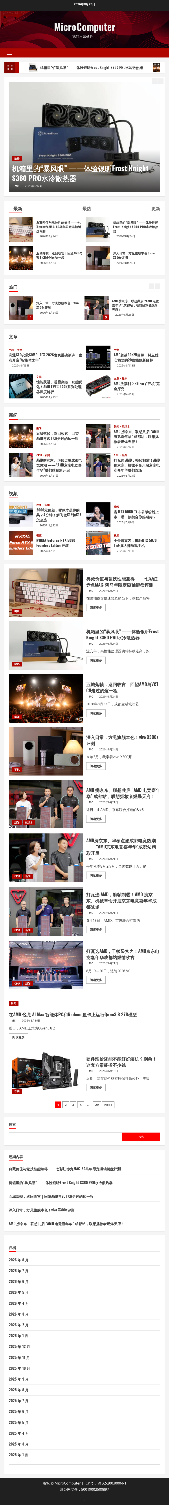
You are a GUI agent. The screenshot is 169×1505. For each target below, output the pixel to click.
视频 (39, 505)
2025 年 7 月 (18, 1400)
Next (108, 1105)
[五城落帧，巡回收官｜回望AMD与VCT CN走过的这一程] (84, 137)
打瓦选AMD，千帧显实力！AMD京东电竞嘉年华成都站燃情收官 (46, 965)
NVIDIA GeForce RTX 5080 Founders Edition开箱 (21, 543)
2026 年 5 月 (19, 1292)
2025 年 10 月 (19, 1368)
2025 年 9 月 (19, 1379)
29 (97, 1105)
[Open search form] (163, 52)
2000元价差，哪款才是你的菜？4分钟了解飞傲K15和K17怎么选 (21, 514)
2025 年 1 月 (18, 1454)
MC (17, 186)
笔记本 (126, 426)
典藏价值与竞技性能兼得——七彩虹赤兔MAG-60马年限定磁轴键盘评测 (114, 308)
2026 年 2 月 (19, 1324)
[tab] (15, 209)
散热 (17, 664)
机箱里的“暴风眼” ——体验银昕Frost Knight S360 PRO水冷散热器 (98, 229)
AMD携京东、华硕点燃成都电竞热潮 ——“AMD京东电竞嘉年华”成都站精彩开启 (21, 465)
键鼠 (17, 611)
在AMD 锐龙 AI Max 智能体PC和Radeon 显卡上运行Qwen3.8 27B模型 (73, 1014)
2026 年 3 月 (19, 1314)
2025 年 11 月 (19, 1357)
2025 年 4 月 (19, 1433)
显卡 (124, 378)
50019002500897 (95, 1489)
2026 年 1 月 (18, 1335)
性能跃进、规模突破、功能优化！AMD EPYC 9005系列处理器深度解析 (21, 386)
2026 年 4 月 (19, 1303)
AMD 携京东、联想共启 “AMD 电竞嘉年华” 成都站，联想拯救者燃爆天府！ (38, 308)
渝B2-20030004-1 (112, 1483)
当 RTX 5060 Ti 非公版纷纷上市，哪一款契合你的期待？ (98, 514)
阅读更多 (98, 608)
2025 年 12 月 (19, 1346)
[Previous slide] (155, 81)
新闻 (17, 158)
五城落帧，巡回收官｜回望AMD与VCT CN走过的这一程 (81, 173)
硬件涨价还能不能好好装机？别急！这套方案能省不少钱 (46, 1073)
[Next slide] (160, 81)
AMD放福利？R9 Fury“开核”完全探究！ (98, 386)
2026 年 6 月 (19, 1281)
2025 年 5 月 (19, 1422)
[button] (9, 52)
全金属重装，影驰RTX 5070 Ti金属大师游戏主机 (98, 543)
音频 (47, 505)
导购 (17, 1091)
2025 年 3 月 (19, 1444)
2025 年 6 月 (19, 1411)
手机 (12, 350)
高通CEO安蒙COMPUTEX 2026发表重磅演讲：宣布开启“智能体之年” (45, 357)
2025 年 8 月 (19, 1389)
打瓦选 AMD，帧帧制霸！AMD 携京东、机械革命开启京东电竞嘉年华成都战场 (98, 465)
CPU (39, 455)
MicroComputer (84, 26)
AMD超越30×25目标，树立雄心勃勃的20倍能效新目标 (98, 358)
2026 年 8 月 (19, 1259)
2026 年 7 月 (18, 1270)
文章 (19, 350)
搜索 (12, 1124)
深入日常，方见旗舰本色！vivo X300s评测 (98, 258)
